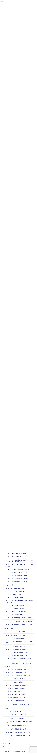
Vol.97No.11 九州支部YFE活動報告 (15, 701)
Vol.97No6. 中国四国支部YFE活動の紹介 (16, 685)
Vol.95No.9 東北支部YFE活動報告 (14, 597)
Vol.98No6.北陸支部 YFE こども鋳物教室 (16, 715)
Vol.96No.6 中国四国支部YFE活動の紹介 (16, 649)
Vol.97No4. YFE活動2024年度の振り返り (16, 679)
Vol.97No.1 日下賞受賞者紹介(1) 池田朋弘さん (18, 669)
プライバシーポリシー (8, 743)
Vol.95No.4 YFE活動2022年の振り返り (16, 615)
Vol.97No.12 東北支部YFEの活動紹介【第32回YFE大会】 (19, 704)
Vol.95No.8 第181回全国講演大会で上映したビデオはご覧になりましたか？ (19, 601)
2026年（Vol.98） (8, 708)
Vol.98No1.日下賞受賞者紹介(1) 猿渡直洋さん (18, 735)
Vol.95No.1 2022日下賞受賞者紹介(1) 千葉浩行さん (19, 624)
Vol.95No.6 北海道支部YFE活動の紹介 (15, 608)
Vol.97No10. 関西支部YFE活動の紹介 (15, 698)
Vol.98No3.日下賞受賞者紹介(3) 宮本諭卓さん (18, 729)
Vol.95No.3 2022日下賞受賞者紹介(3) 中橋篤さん (19, 618)
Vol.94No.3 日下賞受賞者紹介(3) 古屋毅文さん (18, 575)
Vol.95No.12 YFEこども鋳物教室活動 (15, 588)
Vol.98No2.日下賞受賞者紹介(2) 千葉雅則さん (18, 732)
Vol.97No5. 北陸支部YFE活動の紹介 (15, 682)
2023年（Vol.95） (8, 585)
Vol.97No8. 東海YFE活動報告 (13, 691)
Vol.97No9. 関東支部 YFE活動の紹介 (15, 694)
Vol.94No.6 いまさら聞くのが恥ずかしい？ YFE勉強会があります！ (19, 565)
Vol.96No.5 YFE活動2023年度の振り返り (16, 652)
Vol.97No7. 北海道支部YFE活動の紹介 (15, 688)
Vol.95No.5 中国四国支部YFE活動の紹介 (16, 611)
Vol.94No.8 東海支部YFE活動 (13, 557)
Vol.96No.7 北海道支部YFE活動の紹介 (15, 646)
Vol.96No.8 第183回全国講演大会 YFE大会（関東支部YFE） (19, 642)
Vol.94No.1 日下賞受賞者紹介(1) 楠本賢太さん (18, 582)
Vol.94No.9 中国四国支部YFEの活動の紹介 (17, 554)
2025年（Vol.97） (8, 666)
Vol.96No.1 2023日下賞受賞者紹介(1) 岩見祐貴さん (19, 663)
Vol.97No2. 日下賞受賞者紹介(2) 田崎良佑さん (18, 672)
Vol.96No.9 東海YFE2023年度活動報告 (16, 638)
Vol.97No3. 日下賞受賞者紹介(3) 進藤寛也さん (18, 676)
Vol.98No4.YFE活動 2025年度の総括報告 (16, 726)
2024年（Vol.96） (8, 629)
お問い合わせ (5, 747)
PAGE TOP (33, 729)
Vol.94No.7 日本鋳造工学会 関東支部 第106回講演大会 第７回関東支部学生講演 (19, 560)
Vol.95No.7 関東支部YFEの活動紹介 (15, 605)
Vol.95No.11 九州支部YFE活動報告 (15, 591)
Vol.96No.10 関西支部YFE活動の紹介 (15, 635)
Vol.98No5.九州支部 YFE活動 (13, 712)
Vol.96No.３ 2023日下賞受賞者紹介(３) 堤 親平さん (19, 659)
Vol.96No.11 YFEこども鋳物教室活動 (15, 632)
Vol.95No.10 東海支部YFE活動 (13, 594)
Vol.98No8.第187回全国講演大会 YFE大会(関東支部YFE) (19, 722)
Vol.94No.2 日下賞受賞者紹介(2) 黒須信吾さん (18, 579)
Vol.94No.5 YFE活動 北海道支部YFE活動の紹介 (18, 569)
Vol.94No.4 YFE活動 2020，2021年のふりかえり (18, 572)
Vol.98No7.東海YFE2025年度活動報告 (15, 718)
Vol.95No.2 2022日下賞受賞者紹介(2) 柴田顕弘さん (19, 621)
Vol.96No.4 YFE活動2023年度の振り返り (16, 655)
